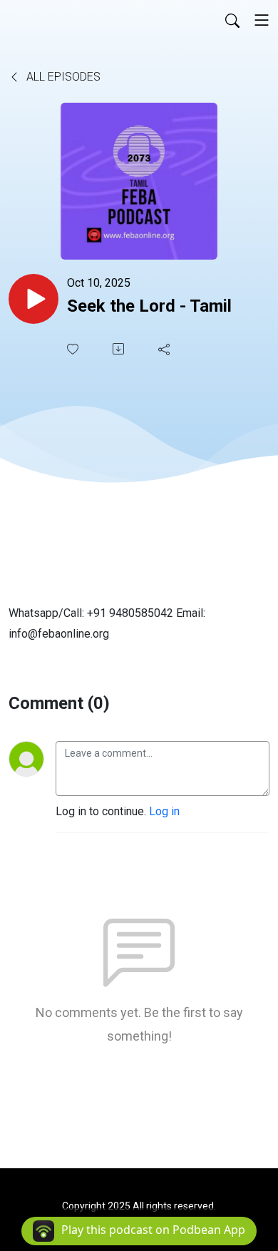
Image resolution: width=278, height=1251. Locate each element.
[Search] (232, 20)
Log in (164, 811)
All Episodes (62, 76)
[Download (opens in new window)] (119, 349)
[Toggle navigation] (261, 20)
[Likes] (74, 349)
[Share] (165, 349)
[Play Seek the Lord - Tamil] (33, 299)
